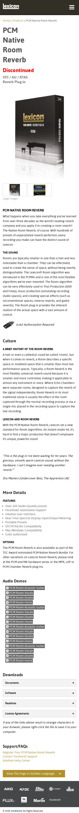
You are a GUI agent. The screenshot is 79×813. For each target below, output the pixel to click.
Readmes (10, 703)
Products (18, 20)
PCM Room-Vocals (21, 593)
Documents (12, 682)
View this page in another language (30, 773)
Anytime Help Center (16, 760)
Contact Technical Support (20, 756)
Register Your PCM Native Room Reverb (29, 752)
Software (10, 693)
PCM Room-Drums (21, 597)
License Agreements (17, 713)
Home (6, 20)
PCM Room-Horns (21, 602)
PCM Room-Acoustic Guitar (26, 588)
